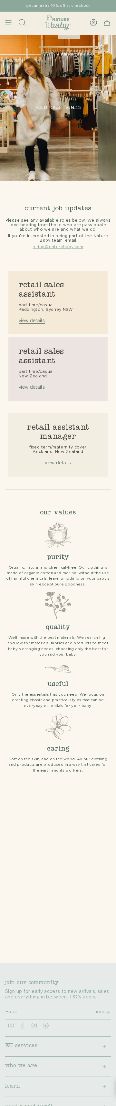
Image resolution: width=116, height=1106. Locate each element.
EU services (21, 1046)
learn (12, 1086)
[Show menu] (8, 22)
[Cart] (107, 22)
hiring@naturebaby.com (58, 247)
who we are (21, 1066)
